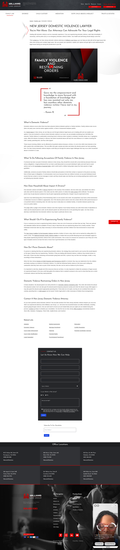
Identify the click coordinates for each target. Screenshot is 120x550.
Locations (56, 521)
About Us (87, 4)
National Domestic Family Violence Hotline (46, 235)
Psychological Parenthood (56, 337)
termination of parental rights (43, 166)
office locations (78, 309)
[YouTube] (77, 535)
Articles (55, 510)
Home (82, 4)
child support (42, 291)
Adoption (26, 324)
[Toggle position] (112, 505)
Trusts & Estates (107, 13)
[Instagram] (66, 535)
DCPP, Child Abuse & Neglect (82, 13)
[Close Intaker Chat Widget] (115, 505)
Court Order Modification (31, 334)
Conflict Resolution (79, 327)
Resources (93, 4)
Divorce (25, 13)
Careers (99, 4)
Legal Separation (28, 337)
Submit (43, 415)
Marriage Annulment (54, 327)
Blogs (55, 507)
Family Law (10, 13)
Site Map (56, 527)
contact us (36, 40)
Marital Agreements (54, 324)
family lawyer (30, 132)
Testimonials (57, 515)
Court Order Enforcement (31, 330)
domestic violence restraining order (68, 285)
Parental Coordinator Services (82, 330)
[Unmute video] (95, 505)
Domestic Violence (29, 327)
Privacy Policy (59, 411)
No (47, 395)
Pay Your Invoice (29, 534)
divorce (46, 189)
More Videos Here (81, 80)
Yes (43, 395)
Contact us (32, 309)
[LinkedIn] (71, 535)
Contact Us (109, 6)
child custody (74, 192)
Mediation (59, 13)
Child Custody (42, 13)
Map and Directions (8, 460)
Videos (55, 512)
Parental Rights (53, 334)
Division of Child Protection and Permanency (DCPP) (51, 261)
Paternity (51, 330)
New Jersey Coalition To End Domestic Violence (39, 233)
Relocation (77, 324)
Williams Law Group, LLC (73, 40)
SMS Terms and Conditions (69, 411)
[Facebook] (60, 535)
